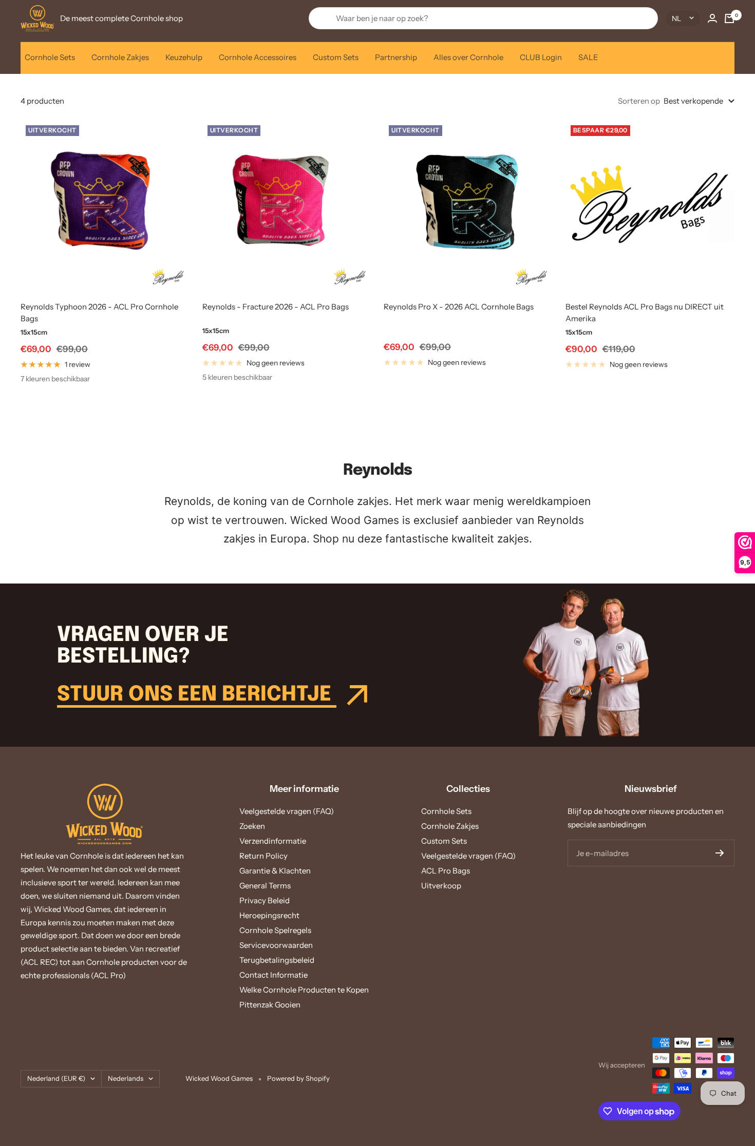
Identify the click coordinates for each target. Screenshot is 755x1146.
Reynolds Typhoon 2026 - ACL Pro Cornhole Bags (99, 312)
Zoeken (252, 826)
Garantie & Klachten (275, 871)
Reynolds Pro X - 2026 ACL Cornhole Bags (459, 307)
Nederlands (125, 1078)
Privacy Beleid (264, 900)
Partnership (396, 57)
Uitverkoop (441, 885)
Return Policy (263, 856)
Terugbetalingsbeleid (276, 960)
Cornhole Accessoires (257, 57)
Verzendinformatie (272, 841)
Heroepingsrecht (269, 915)
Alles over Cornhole (468, 57)
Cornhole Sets (50, 57)
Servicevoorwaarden (276, 945)
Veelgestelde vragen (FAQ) (286, 811)
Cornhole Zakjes (120, 57)
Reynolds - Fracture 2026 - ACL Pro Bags (275, 307)
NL (676, 18)
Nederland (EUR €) (56, 1078)
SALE (588, 57)
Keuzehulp (183, 57)
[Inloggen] (712, 18)
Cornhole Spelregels (275, 930)
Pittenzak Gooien (269, 1004)
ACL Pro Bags (445, 871)
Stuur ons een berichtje (196, 694)
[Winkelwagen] (729, 18)
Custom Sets (335, 57)
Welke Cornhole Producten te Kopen (304, 990)
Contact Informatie (273, 975)
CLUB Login (541, 57)
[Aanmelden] (719, 853)
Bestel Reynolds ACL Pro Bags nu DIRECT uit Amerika (644, 312)
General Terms (265, 885)
